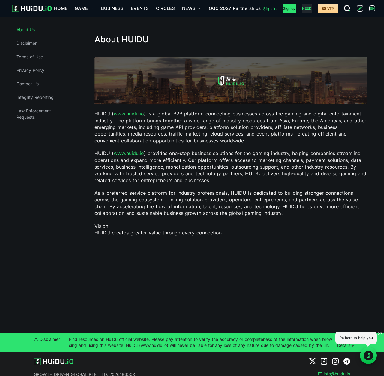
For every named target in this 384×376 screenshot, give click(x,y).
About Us (25, 29)
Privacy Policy (30, 70)
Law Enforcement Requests (33, 114)
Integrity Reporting (35, 97)
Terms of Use (29, 56)
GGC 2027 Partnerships (235, 8)
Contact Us (27, 83)
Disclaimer (26, 43)
